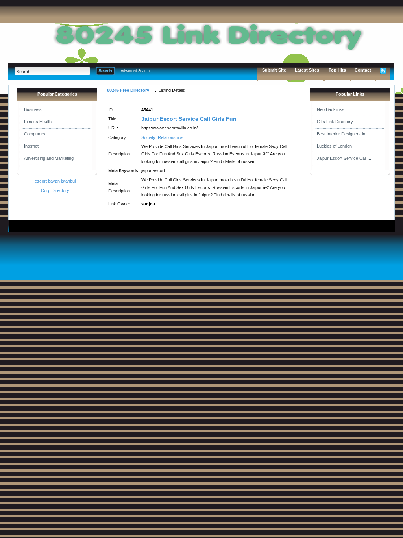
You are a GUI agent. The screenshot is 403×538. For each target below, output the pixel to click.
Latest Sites (307, 70)
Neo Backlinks (330, 109)
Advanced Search (135, 71)
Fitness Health (38, 121)
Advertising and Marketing (49, 158)
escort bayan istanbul (55, 181)
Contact (363, 70)
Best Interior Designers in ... (343, 133)
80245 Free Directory (128, 90)
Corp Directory (55, 190)
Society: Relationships (162, 137)
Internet (31, 146)
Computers (34, 133)
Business (33, 109)
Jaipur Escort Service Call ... (344, 158)
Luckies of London (334, 146)
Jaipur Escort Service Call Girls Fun (189, 119)
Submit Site (274, 70)
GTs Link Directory (335, 121)
